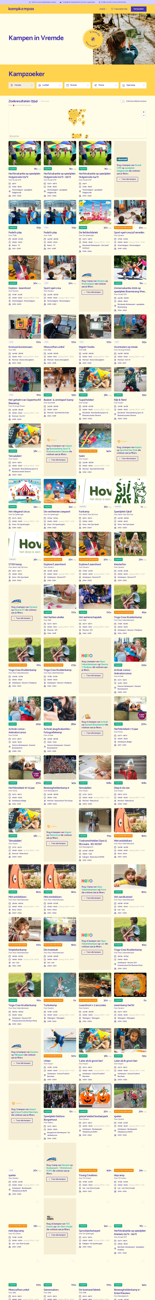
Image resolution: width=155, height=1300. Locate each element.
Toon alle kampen (129, 179)
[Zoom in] (143, 112)
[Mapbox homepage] (14, 136)
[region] (77, 123)
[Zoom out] (143, 115)
